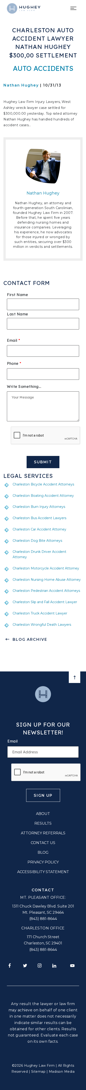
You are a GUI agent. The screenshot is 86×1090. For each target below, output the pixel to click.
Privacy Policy (43, 862)
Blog (43, 852)
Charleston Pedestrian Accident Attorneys (46, 591)
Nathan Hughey (21, 85)
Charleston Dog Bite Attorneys (37, 541)
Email (13, 340)
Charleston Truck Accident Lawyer (40, 613)
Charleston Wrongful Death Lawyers (42, 625)
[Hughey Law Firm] (23, 8)
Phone (14, 363)
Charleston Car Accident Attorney (39, 529)
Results (43, 823)
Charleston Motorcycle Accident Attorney (46, 568)
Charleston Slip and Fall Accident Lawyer (45, 602)
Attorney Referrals (43, 833)
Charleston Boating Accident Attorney (43, 496)
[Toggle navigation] (74, 8)
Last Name (17, 314)
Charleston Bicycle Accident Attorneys (43, 484)
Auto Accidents (43, 68)
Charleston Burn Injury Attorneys (39, 507)
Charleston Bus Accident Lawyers (39, 518)
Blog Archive (30, 639)
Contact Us (43, 843)
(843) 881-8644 (43, 918)
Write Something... (24, 386)
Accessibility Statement (43, 872)
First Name (17, 294)
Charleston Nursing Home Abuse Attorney (47, 580)
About (43, 814)
